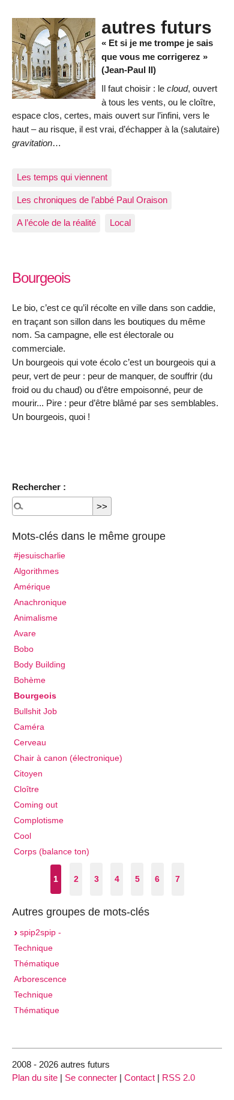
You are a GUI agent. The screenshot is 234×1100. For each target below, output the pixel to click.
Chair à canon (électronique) (68, 758)
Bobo (24, 649)
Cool (22, 836)
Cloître (26, 789)
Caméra (29, 727)
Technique (33, 948)
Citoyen (28, 773)
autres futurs (156, 27)
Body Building (39, 664)
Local (120, 222)
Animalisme (36, 618)
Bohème (30, 680)
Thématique (36, 963)
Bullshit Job (35, 711)
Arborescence (40, 979)
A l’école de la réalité (56, 222)
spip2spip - (39, 932)
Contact (139, 1077)
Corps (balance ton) (51, 851)
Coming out (36, 804)
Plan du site (35, 1077)
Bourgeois (35, 695)
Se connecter (91, 1077)
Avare (25, 633)
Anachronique (40, 602)
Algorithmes (36, 571)
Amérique (32, 586)
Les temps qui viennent (62, 177)
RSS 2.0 (178, 1077)
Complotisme (39, 820)
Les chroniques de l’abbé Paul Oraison (92, 200)
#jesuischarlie (39, 555)
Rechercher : (39, 487)
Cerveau (30, 742)
